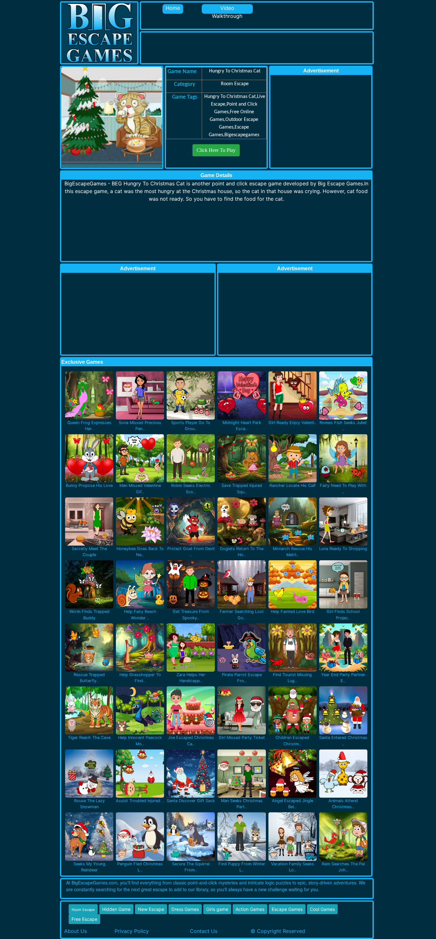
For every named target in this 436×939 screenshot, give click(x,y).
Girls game (217, 909)
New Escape (151, 909)
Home (173, 8)
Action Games (250, 909)
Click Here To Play (216, 150)
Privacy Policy (132, 931)
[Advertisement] (257, 47)
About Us (75, 931)
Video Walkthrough (227, 9)
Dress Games (185, 909)
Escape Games (287, 909)
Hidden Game (116, 909)
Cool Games (322, 909)
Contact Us (203, 931)
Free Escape (84, 919)
